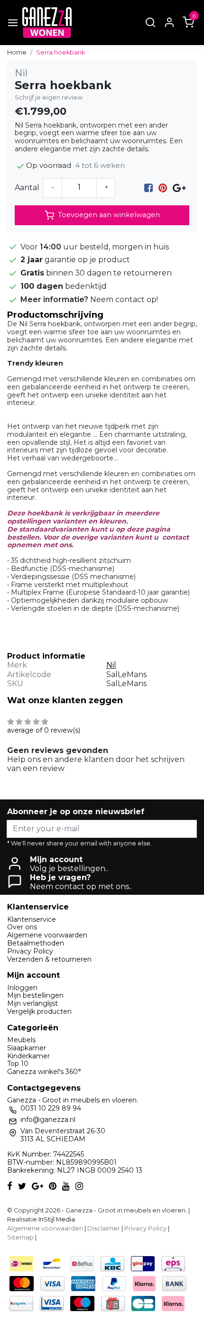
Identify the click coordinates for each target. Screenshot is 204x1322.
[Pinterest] (162, 187)
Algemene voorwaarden (47, 935)
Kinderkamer (28, 1056)
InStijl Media (56, 1219)
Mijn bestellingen (35, 995)
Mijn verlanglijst (32, 1003)
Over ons (22, 927)
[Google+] (179, 187)
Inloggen (22, 987)
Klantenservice (31, 919)
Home (17, 52)
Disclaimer (103, 1228)
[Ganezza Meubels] (47, 22)
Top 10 (17, 1063)
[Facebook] (148, 187)
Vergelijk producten (39, 1011)
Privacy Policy (30, 951)
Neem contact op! (124, 299)
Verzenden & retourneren (49, 959)
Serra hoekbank (60, 52)
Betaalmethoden (35, 943)
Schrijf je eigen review (49, 97)
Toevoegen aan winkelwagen (109, 215)
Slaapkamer (26, 1048)
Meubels (21, 1040)
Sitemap (20, 1237)
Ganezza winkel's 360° (44, 1071)
